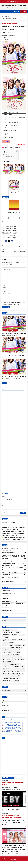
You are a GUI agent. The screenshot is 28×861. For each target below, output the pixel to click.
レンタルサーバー (19, 671)
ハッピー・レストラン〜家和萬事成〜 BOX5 (11, 230)
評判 (17, 680)
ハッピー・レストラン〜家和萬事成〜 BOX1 (13, 355)
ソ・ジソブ (14, 782)
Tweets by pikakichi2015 (7, 719)
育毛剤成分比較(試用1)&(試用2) (8, 552)
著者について (6, 154)
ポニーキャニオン (7, 666)
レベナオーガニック (8, 671)
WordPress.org (5, 710)
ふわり (5, 642)
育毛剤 (5, 680)
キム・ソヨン (14, 23)
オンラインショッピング (16, 647)
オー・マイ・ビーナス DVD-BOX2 (9, 525)
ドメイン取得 (15, 654)
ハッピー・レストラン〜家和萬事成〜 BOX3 (11, 228)
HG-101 (5, 637)
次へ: (14, 251)
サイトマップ (5, 598)
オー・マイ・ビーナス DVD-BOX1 (8, 522)
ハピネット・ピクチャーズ (14, 122)
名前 (3, 285)
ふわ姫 (11, 642)
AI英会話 (14, 634)
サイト (3, 296)
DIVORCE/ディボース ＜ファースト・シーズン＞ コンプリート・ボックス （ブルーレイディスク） (14, 822)
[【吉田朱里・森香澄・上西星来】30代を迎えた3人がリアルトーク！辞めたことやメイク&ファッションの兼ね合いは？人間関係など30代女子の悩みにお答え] (14, 836)
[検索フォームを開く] (18, 11)
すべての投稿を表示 (14, 218)
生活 (5, 678)
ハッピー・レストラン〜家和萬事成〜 (17, 117)
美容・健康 (5, 842)
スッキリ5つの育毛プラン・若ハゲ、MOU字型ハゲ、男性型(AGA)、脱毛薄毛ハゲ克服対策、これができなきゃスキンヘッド (14, 557)
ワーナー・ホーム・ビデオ (17, 673)
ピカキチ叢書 (5, 493)
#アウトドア (6, 630)
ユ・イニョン (4, 784)
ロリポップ (6, 673)
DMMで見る (6, 142)
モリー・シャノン (17, 817)
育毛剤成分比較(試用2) (7, 610)
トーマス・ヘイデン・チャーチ (7, 817)
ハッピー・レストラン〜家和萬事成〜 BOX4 (11, 226)
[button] (2, 11)
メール (4, 291)
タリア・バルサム (15, 815)
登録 (3, 700)
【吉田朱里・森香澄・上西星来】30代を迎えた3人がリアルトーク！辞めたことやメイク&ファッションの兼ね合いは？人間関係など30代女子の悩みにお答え (13, 533)
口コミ (12, 675)
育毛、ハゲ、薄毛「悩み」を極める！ (10, 572)
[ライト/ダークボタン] (15, 11)
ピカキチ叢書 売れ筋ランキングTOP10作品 (11, 601)
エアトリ (5, 647)
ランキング (14, 668)
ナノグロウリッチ (17, 657)
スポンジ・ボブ (7, 652)
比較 (18, 675)
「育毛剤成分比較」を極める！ (8, 574)
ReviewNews (22, 858)
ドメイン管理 (7, 657)
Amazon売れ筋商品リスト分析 (8, 593)
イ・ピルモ (9, 23)
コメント (4, 266)
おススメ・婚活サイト (6, 595)
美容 (12, 678)
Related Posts (8, 158)
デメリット (6, 654)
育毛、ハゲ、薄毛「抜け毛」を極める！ (10, 577)
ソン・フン (9, 782)
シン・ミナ (4, 782)
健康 (5, 675)
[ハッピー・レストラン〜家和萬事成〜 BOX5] (14, 324)
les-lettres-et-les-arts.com (14, 6)
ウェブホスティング (19, 645)
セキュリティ (16, 652)
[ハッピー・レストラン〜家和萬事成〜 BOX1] (14, 345)
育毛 (18, 678)
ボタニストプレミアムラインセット (11, 664)
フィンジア (20, 659)
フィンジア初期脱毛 (8, 661)
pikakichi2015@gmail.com (9, 35)
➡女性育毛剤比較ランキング (8, 590)
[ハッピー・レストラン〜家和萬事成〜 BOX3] (14, 367)
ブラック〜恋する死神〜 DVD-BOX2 (9, 232)
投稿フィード (5, 705)
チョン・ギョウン (20, 782)
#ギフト (14, 630)
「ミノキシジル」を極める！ (8, 561)
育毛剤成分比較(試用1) (7, 550)
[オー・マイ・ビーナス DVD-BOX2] (14, 799)
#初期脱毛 (18, 632)
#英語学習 (6, 634)
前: (12, 246)
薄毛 (11, 680)
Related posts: (9, 152)
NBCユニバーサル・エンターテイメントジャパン (13, 640)
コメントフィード (6, 708)
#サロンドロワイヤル (8, 632)
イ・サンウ (4, 23)
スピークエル (16, 650)
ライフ (6, 668)
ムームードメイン (19, 666)
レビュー (22, 668)
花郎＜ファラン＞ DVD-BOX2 (8, 235)
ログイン (4, 702)
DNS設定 (21, 634)
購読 (25, 11)
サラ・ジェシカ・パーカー (6, 815)
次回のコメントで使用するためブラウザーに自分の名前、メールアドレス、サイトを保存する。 (14, 303)
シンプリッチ (6, 650)
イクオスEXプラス (8, 645)
